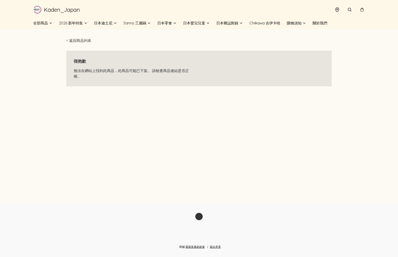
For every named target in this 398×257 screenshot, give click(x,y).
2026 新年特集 (71, 23)
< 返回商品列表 (78, 40)
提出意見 (215, 246)
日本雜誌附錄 (227, 23)
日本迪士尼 (103, 23)
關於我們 (320, 23)
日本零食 (164, 23)
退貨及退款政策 (195, 246)
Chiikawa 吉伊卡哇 (264, 23)
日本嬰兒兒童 (194, 23)
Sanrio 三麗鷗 (134, 23)
